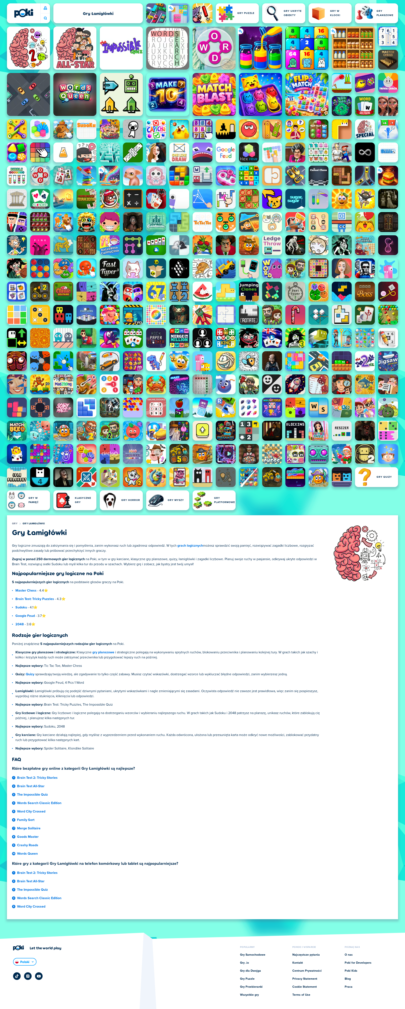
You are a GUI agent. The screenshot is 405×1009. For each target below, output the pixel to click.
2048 (19, 624)
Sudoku (21, 607)
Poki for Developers (358, 962)
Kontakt (297, 962)
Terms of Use (301, 994)
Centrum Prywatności (307, 970)
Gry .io (244, 962)
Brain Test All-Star (31, 786)
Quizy (30, 674)
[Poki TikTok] (17, 976)
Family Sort (25, 820)
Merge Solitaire (28, 828)
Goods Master (28, 836)
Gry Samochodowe (252, 954)
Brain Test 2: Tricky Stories (37, 777)
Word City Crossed (31, 811)
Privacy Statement (304, 978)
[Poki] (24, 13)
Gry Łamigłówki (34, 523)
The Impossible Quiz (32, 794)
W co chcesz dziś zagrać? (45, 18)
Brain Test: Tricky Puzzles (34, 599)
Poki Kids (351, 970)
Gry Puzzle (247, 978)
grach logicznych (190, 545)
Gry (15, 523)
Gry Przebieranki (251, 986)
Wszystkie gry (249, 994)
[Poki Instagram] (28, 976)
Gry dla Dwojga (250, 970)
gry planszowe (103, 652)
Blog (348, 978)
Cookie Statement (304, 986)
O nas (349, 954)
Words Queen (27, 853)
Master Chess (25, 590)
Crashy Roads (27, 845)
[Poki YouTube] (39, 976)
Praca (348, 986)
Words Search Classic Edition (39, 803)
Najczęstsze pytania (306, 954)
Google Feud (25, 616)
